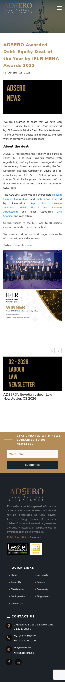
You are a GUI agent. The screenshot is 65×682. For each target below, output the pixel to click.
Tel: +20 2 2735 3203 (25, 636)
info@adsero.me (22, 647)
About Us (16, 582)
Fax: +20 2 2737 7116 (25, 640)
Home (14, 575)
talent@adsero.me (24, 652)
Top (6, 676)
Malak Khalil (21, 199)
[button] (59, 350)
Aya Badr (38, 203)
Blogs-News (43, 596)
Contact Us (17, 603)
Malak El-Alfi (29, 207)
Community (42, 589)
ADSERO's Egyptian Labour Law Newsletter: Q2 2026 (27, 397)
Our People (42, 575)
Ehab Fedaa (43, 199)
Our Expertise (18, 596)
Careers (41, 582)
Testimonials (17, 589)
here (29, 245)
